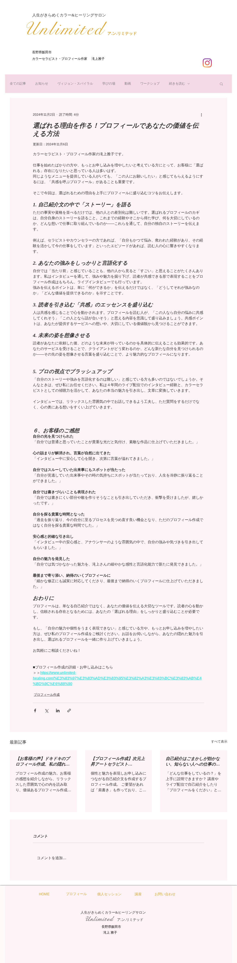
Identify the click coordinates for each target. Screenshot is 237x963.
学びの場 (108, 83)
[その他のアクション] (201, 114)
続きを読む (177, 83)
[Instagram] (207, 62)
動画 (128, 83)
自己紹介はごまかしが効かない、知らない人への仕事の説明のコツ (193, 761)
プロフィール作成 (47, 694)
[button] (221, 84)
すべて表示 (219, 741)
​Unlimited (63, 29)
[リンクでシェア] (69, 710)
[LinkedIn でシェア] (58, 710)
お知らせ (41, 83)
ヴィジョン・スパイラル (75, 83)
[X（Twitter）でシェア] (46, 710)
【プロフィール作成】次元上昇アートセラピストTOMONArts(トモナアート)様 (118, 761)
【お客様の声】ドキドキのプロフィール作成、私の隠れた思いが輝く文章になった (43, 761)
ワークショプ (150, 83)
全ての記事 (18, 83)
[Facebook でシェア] (35, 710)
